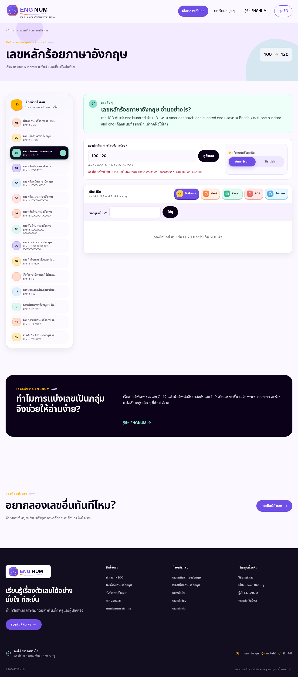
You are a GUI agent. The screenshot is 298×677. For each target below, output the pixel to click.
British (270, 162)
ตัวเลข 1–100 (114, 577)
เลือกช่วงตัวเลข (193, 11)
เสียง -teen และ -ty (251, 585)
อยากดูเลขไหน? (98, 213)
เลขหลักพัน (179, 608)
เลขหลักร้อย (179, 601)
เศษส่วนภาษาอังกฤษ (118, 608)
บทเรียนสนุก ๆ (224, 11)
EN (286, 11)
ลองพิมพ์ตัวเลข (271, 506)
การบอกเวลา (113, 601)
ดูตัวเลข (208, 156)
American (242, 162)
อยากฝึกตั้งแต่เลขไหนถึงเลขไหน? (107, 145)
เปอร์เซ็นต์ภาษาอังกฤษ (186, 585)
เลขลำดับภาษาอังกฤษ (119, 585)
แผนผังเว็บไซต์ (247, 601)
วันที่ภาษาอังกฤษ (116, 593)
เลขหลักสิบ (178, 593)
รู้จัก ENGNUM (255, 11)
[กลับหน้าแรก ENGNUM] (28, 571)
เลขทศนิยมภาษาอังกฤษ (186, 577)
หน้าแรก (10, 30)
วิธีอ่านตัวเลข (245, 577)
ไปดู (170, 212)
